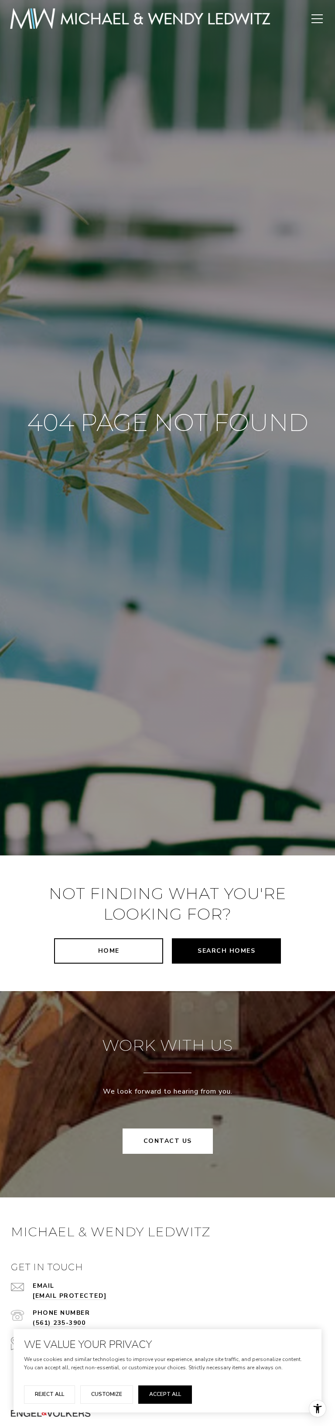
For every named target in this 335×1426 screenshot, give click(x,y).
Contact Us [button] (168, 1141)
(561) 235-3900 (59, 1323)
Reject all (49, 1394)
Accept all (165, 1394)
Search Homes (226, 951)
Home (109, 951)
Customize (106, 1394)
